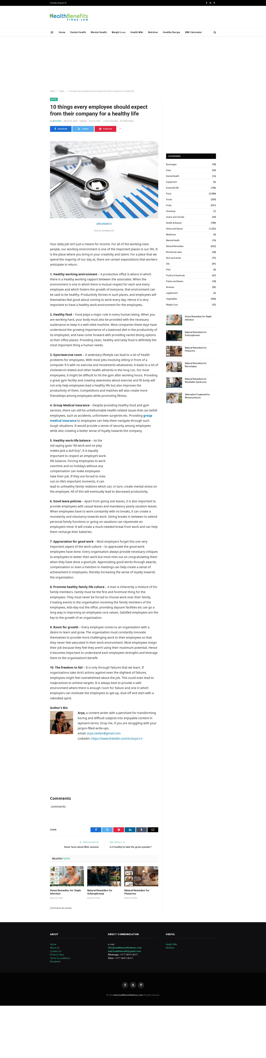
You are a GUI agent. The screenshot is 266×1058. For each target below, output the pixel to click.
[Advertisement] (133, 63)
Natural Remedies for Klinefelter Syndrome (196, 380)
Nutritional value (174, 252)
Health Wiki (136, 32)
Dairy (168, 170)
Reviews (170, 287)
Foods (169, 199)
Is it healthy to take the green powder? (131, 847)
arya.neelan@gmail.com (104, 733)
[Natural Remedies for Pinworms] (141, 876)
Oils (168, 264)
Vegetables (171, 299)
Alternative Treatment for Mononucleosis (197, 396)
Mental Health (99, 32)
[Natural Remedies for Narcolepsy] (174, 366)
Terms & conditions (60, 958)
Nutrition (153, 32)
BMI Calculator (193, 32)
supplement (172, 293)
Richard (57, 121)
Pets (168, 269)
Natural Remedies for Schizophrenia (99, 892)
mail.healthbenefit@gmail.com (124, 951)
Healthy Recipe (171, 32)
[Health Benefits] (69, 17)
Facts (53, 99)
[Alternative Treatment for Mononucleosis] (174, 398)
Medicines (171, 234)
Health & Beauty (174, 223)
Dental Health (78, 32)
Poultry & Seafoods (175, 275)
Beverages (171, 164)
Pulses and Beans (174, 281)
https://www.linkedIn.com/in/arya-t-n (117, 739)
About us (54, 947)
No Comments (112, 121)
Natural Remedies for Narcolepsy (196, 365)
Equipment (171, 182)
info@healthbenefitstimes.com (124, 947)
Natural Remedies (174, 246)
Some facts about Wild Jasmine (81, 847)
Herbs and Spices (174, 228)
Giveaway (170, 211)
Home (62, 32)
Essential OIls (172, 188)
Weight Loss (118, 32)
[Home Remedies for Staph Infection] (67, 876)
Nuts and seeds (173, 258)
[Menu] (52, 32)
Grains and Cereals (175, 217)
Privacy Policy (57, 954)
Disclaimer (55, 961)
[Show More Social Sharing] (120, 129)
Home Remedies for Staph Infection (65, 892)
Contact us (55, 951)
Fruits (168, 205)
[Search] (214, 32)
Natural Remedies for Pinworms (136, 892)
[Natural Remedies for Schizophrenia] (104, 876)
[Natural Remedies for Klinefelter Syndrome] (174, 382)
